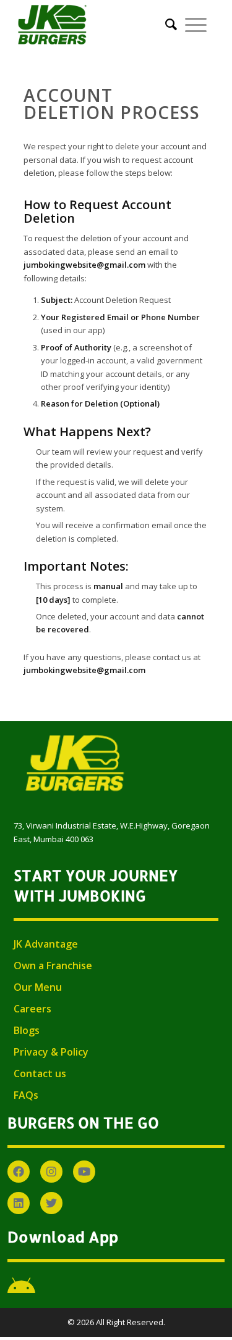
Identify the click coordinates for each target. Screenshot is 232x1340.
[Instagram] (51, 1171)
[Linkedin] (18, 1203)
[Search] (167, 24)
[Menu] (196, 24)
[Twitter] (51, 1203)
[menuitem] (167, 24)
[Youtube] (84, 1171)
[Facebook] (18, 1171)
